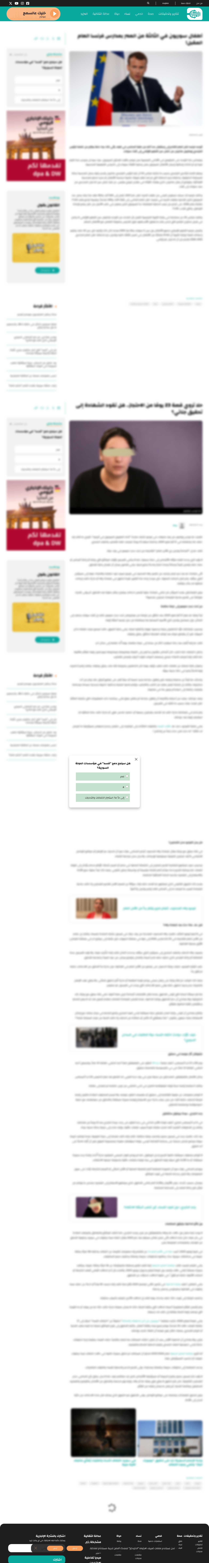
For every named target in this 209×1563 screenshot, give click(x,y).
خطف (187, 1483)
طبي (180, 1541)
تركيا (155, 303)
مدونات (199, 1551)
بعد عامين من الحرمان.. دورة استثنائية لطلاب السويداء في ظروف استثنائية (33, 364)
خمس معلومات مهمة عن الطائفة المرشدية (33, 376)
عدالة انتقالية (101, 13)
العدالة (83, 1483)
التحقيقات (94, 1483)
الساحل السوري (173, 1487)
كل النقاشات (20, 55)
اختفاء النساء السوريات (192, 1487)
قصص (199, 1548)
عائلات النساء (164, 726)
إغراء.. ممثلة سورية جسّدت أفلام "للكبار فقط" (32, 386)
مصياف (197, 1483)
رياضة (119, 1541)
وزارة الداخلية (173, 1284)
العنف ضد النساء (139, 1487)
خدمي (139, 13)
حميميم (141, 1483)
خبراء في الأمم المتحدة (160, 1251)
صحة (151, 13)
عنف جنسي (166, 1483)
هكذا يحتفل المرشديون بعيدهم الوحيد (36, 314)
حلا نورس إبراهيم (156, 1487)
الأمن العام (153, 1483)
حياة (117, 13)
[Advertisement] (135, 264)
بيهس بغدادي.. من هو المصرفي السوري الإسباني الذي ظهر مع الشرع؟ (35, 338)
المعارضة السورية (184, 303)
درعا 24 (156, 1063)
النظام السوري (167, 303)
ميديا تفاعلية (93, 1557)
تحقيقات (198, 1544)
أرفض (55, 1548)
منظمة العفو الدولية (163, 1265)
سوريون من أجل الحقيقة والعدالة (140, 1321)
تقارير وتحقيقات (169, 13)
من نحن (199, 3)
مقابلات (138, 1555)
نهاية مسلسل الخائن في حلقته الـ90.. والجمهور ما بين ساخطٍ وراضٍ (31, 325)
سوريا (198, 303)
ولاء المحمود (128, 1483)
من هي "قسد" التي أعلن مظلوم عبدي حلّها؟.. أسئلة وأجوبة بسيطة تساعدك (32, 351)
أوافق (74, 1548)
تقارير (200, 1541)
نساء (127, 13)
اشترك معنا (186, 3)
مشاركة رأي (93, 1542)
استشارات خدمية (155, 1541)
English (165, 3)
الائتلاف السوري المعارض (139, 303)
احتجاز (178, 1483)
